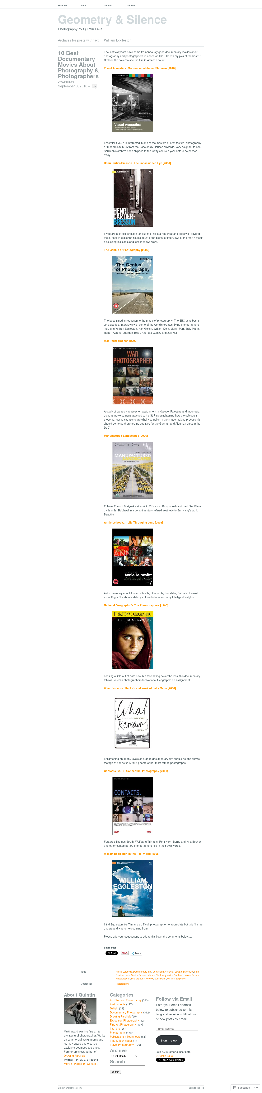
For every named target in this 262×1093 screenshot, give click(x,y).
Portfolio (62, 5)
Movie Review (192, 975)
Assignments (117, 1004)
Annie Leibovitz (124, 971)
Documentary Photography (126, 1012)
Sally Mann (160, 978)
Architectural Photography (125, 1000)
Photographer (123, 978)
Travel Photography (122, 1045)
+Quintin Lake (164, 1056)
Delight (114, 1008)
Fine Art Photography (123, 1024)
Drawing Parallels (74, 1055)
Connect (108, 5)
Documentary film (142, 971)
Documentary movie (162, 971)
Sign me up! (169, 1040)
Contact (131, 5)
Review (149, 978)
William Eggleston (176, 978)
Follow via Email (174, 998)
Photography (137, 978)
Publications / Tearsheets (125, 1036)
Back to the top (196, 1087)
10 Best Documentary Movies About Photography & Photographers (78, 64)
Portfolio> (80, 1064)
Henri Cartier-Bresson (136, 975)
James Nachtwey (157, 975)
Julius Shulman (175, 975)
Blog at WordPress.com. (70, 1087)
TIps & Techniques (121, 1040)
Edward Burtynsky (184, 971)
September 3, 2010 (72, 85)
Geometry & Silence (112, 19)
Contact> (92, 1064)
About (84, 5)
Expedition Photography (124, 1020)
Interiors (115, 1028)
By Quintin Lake (66, 81)
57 (94, 85)
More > (68, 1064)
